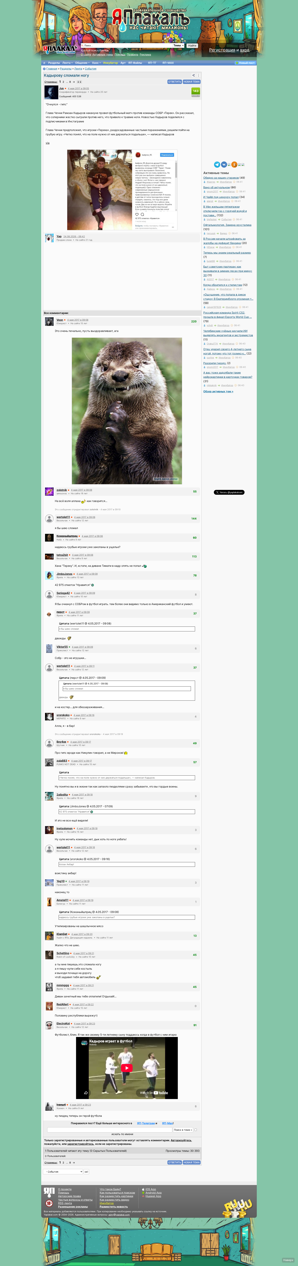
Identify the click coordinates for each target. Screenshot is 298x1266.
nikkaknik (212, 385)
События (90, 68)
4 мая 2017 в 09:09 (87, 573)
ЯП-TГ (152, 62)
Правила (132, 54)
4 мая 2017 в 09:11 (84, 666)
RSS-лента (65, 1203)
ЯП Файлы (135, 62)
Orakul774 (212, 343)
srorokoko (63, 715)
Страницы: (50, 81)
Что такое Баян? (110, 1189)
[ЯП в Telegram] (217, 164)
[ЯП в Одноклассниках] (234, 164)
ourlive (210, 357)
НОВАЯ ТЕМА (192, 81)
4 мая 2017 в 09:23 (84, 1023)
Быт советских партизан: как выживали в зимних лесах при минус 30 (227, 271)
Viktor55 (62, 646)
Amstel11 (62, 900)
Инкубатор (110, 62)
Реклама (145, 54)
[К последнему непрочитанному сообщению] (79, 82)
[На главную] (44, 62)
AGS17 (210, 279)
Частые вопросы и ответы (75, 1199)
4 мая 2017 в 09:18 (82, 794)
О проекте (65, 1189)
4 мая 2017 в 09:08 (77, 319)
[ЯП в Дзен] (229, 164)
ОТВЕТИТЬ (174, 81)
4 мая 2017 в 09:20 (81, 934)
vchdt (210, 325)
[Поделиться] (193, 75)
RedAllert (62, 1004)
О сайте (86, 54)
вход (244, 49)
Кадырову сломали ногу (66, 75)
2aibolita (62, 794)
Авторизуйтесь (181, 1140)
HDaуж (211, 247)
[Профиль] (51, 92)
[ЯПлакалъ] (60, 49)
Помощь (120, 54)
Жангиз (211, 181)
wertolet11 (63, 517)
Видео (223, 233)
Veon (60, 320)
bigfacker (212, 219)
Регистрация (222, 49)
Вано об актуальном (216, 187)
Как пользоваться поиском (117, 1192)
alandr (210, 201)
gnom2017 (212, 191)
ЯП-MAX (168, 62)
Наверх (288, 1260)
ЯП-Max (167, 1123)
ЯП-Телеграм (146, 1123)
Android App (154, 1192)
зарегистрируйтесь (80, 1144)
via (47, 143)
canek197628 (214, 307)
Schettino (63, 953)
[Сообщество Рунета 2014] (248, 1208)
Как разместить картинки (116, 1196)
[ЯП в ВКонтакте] (224, 164)
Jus (61, 88)
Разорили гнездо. (214, 363)
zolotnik (62, 490)
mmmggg (63, 985)
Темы (177, 45)
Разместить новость (114, 1206)
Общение (81, 62)
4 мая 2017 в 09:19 (79, 881)
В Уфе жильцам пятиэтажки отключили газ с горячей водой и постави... (225, 211)
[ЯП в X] (239, 164)
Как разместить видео (114, 1199)
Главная (51, 68)
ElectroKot (63, 1023)
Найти (192, 45)
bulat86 (211, 261)
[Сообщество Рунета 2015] (238, 1208)
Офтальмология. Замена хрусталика (227, 225)
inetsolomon (65, 828)
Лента (66, 62)
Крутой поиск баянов (95, 50)
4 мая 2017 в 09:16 (84, 715)
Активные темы (102, 54)
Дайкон (211, 289)
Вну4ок (61, 741)
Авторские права (69, 1196)
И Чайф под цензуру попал (221, 197)
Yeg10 (60, 881)
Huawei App (153, 1196)
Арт (123, 62)
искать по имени (122, 1134)
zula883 (62, 760)
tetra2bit (62, 555)
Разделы (54, 62)
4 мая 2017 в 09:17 (80, 741)
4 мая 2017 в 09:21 (83, 953)
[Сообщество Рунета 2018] (227, 1208)
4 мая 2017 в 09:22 (83, 1004)
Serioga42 (63, 593)
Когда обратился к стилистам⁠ (222, 285)
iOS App (151, 1189)
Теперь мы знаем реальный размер (227, 252)
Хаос (95, 62)
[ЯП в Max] (243, 164)
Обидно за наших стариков (221, 177)
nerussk (211, 233)
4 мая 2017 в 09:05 (78, 88)
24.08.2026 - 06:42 (74, 236)
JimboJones (64, 574)
